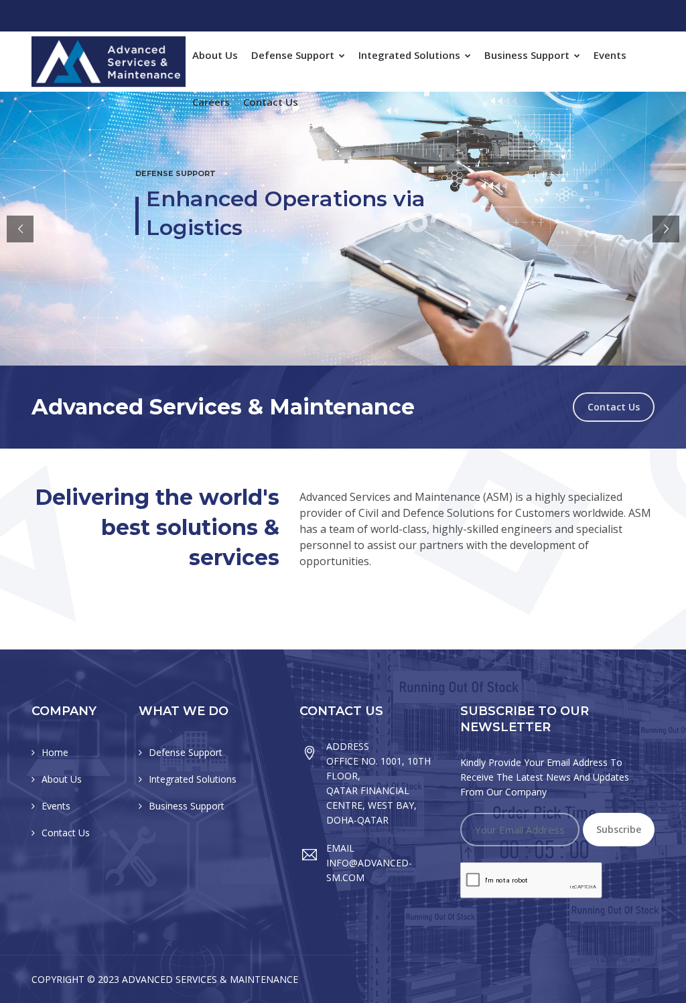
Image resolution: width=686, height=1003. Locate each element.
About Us (215, 55)
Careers (211, 101)
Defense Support (294, 55)
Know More (296, 295)
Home (55, 752)
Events (610, 55)
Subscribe (618, 829)
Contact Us (270, 101)
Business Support (528, 55)
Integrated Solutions (410, 55)
